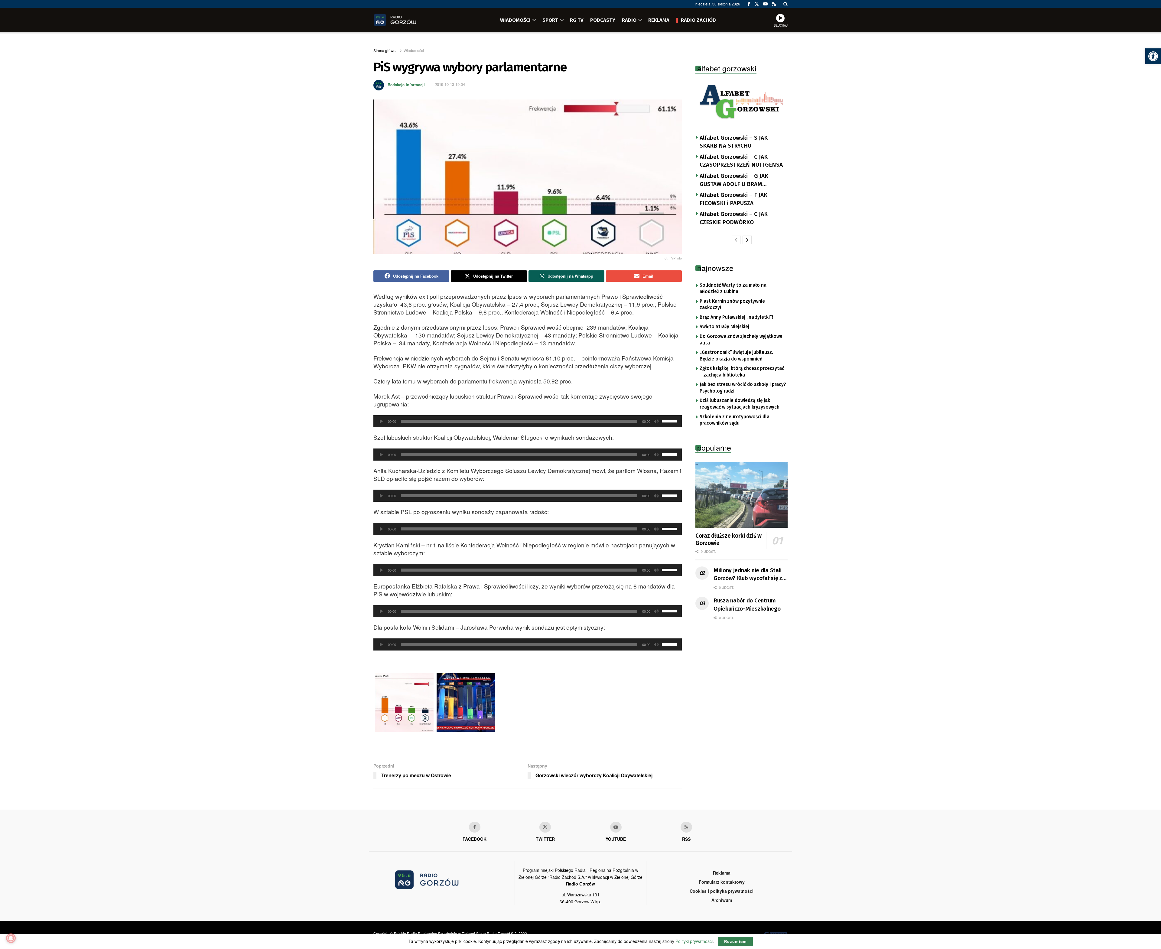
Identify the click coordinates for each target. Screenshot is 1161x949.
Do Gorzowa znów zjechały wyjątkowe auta (741, 340)
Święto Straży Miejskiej (724, 326)
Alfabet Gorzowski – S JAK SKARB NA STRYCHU (734, 141)
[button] (1153, 56)
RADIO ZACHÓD (698, 20)
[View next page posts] (747, 240)
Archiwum (721, 900)
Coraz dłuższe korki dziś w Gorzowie (728, 539)
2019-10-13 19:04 (450, 84)
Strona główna (385, 50)
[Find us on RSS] (774, 4)
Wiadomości (414, 50)
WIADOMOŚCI (515, 20)
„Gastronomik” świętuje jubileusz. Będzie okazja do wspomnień (736, 356)
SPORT (550, 20)
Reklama (721, 873)
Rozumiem (735, 941)
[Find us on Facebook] (749, 4)
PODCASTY (602, 20)
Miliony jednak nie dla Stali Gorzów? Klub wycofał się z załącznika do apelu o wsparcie (748, 574)
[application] (527, 421)
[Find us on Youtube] (616, 827)
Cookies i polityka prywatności (721, 891)
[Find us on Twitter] (757, 4)
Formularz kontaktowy (722, 882)
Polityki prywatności (694, 941)
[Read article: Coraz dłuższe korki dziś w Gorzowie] (741, 495)
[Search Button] (785, 4)
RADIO (629, 20)
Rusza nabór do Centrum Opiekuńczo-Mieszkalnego (747, 604)
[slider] (670, 420)
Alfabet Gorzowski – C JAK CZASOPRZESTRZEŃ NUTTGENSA (741, 160)
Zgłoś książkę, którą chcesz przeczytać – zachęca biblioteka (742, 372)
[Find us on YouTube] (765, 4)
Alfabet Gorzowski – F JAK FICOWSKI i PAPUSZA (733, 199)
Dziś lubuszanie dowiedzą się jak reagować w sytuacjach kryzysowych (739, 404)
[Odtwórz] (381, 421)
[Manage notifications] (11, 938)
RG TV (577, 20)
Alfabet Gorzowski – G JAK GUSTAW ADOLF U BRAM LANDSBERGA (734, 180)
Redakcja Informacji (406, 84)
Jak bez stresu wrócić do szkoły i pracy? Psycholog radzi (743, 388)
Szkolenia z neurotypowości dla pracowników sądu (734, 420)
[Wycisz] (656, 421)
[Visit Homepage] (403, 20)
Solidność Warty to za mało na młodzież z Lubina (733, 288)
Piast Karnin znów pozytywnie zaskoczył (732, 304)
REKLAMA (658, 20)
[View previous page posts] (736, 240)
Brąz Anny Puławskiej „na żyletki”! (736, 317)
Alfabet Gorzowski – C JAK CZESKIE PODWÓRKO (734, 218)
